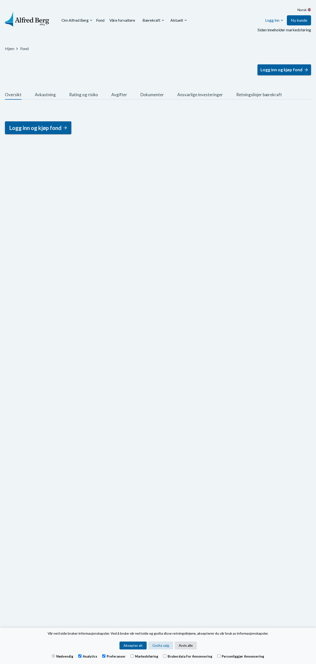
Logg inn (272, 20)
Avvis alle (186, 645)
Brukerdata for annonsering (190, 656)
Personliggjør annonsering (243, 656)
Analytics (90, 656)
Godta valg (160, 645)
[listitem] (13, 95)
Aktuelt (176, 20)
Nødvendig (64, 656)
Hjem (9, 48)
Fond (100, 20)
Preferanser (116, 656)
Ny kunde (299, 20)
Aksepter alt (133, 645)
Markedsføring (146, 656)
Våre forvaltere (122, 20)
